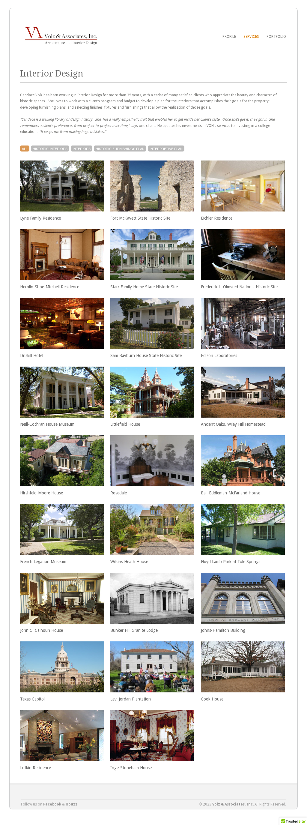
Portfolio (276, 36)
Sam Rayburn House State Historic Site (146, 355)
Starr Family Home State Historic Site (144, 286)
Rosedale (118, 492)
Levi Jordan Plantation (130, 699)
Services (251, 36)
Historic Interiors (50, 148)
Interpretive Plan (166, 148)
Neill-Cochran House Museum (47, 424)
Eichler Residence (216, 218)
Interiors (82, 148)
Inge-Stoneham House (131, 767)
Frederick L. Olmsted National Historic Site (239, 286)
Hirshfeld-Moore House (41, 492)
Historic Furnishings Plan (120, 148)
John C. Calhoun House (41, 630)
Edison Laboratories (219, 355)
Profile (229, 36)
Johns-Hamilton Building (223, 630)
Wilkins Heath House (129, 561)
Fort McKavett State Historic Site (140, 218)
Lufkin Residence (35, 767)
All (25, 148)
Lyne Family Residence (40, 218)
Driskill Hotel (31, 355)
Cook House (212, 699)
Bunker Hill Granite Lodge (134, 630)
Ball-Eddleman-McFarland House (230, 492)
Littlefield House (125, 424)
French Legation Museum (43, 561)
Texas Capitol (32, 699)
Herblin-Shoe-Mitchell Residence (49, 286)
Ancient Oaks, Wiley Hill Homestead (233, 424)
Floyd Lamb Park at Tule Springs (230, 561)
